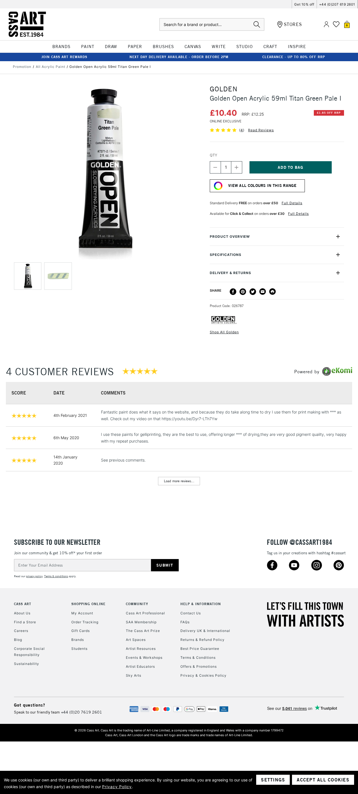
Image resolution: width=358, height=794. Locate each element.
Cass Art (22, 604)
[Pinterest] (242, 291)
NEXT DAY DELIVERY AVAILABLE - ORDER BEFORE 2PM (179, 57)
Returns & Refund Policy (202, 640)
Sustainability (26, 664)
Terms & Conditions (198, 657)
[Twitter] (252, 291)
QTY (213, 155)
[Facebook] (233, 291)
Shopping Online (88, 604)
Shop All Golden (224, 332)
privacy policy (34, 576)
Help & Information (200, 604)
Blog (18, 640)
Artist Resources (141, 648)
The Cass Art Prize (143, 631)
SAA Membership (141, 622)
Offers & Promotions (198, 666)
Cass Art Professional (145, 613)
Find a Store (25, 622)
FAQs (185, 622)
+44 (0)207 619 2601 (337, 4)
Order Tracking (84, 622)
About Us (22, 613)
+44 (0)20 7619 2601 (81, 712)
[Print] (272, 291)
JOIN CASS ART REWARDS (64, 57)
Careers (21, 631)
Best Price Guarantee (199, 648)
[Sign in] (326, 24)
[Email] (262, 291)
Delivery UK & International (205, 631)
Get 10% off (304, 4)
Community (137, 604)
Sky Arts (133, 675)
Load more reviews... (179, 481)
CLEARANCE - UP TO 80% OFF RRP (293, 57)
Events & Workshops (144, 657)
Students (79, 648)
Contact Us (190, 613)
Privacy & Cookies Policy (203, 675)
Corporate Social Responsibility (29, 651)
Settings (273, 780)
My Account (82, 613)
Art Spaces (136, 640)
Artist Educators (140, 666)
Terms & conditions (56, 576)
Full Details (292, 203)
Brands (77, 640)
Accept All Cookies (323, 780)
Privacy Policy (117, 786)
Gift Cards (80, 631)
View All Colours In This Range (262, 185)
